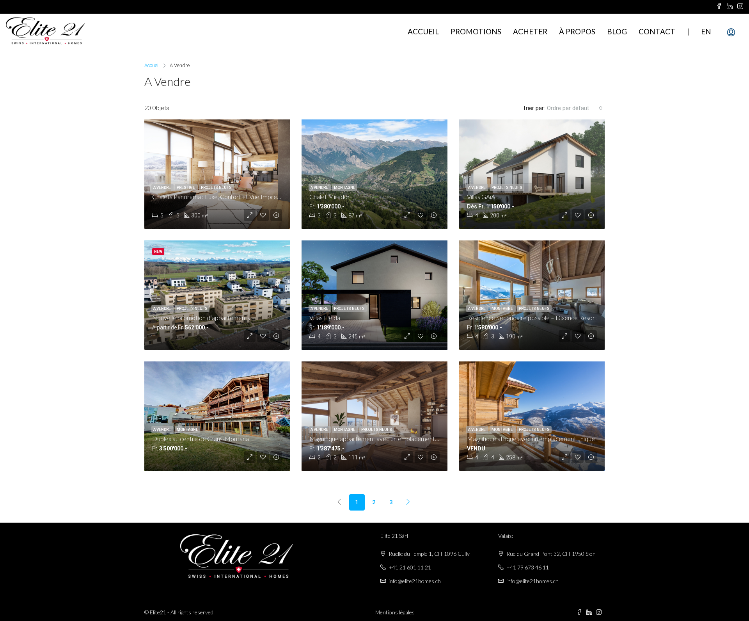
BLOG (617, 31)
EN (706, 31)
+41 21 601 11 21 (410, 567)
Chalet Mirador (329, 196)
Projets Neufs (216, 187)
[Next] (408, 502)
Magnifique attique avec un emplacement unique (531, 438)
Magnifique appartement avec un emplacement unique (381, 438)
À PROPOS (577, 31)
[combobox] (575, 108)
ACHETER (530, 31)
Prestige (186, 187)
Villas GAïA (481, 196)
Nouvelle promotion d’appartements (201, 317)
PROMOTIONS (476, 31)
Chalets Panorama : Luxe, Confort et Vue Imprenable (221, 196)
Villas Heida (324, 317)
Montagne (344, 187)
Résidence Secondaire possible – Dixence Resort (532, 317)
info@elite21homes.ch (415, 581)
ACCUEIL (423, 31)
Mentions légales (395, 612)
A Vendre (162, 187)
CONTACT (657, 31)
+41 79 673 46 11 (527, 567)
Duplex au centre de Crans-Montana (200, 438)
